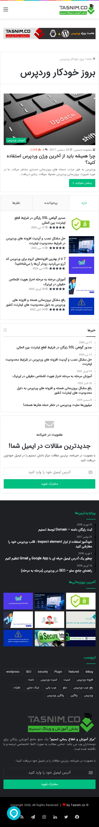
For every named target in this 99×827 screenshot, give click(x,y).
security (43, 672)
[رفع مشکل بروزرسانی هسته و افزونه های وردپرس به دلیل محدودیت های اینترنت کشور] (81, 306)
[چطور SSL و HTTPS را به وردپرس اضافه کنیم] (81, 638)
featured (74, 672)
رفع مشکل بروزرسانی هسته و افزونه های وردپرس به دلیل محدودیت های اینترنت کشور (35, 302)
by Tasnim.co (76, 805)
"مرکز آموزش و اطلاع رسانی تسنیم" (73, 739)
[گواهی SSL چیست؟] (49, 638)
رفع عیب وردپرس (83, 687)
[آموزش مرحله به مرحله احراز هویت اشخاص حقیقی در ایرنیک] (81, 285)
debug (89, 672)
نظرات (16, 687)
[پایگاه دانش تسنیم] (77, 9)
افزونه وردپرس (85, 679)
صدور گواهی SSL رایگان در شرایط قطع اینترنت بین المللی (40, 220)
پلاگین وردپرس (55, 695)
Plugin (58, 672)
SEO (28, 672)
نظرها (16, 203)
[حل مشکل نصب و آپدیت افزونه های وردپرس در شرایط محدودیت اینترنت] (81, 244)
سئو (65, 687)
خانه (90, 59)
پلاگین (74, 695)
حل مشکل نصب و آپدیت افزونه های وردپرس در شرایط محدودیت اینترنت (35, 241)
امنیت (67, 679)
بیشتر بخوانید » (82, 183)
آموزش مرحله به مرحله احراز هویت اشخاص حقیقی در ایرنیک (37, 282)
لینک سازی (33, 687)
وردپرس (88, 695)
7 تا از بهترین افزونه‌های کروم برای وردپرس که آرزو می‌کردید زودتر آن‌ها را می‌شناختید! (35, 261)
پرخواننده (51, 203)
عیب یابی (51, 687)
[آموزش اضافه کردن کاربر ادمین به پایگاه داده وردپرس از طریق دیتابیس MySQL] (49, 619)
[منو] (5, 11)
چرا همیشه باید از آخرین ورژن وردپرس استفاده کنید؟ (51, 159)
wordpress (13, 672)
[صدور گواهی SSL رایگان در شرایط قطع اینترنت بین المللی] (81, 224)
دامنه (31, 679)
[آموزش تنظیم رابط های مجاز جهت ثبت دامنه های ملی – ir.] (81, 619)
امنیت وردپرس (49, 679)
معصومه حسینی (83, 150)
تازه (84, 203)
